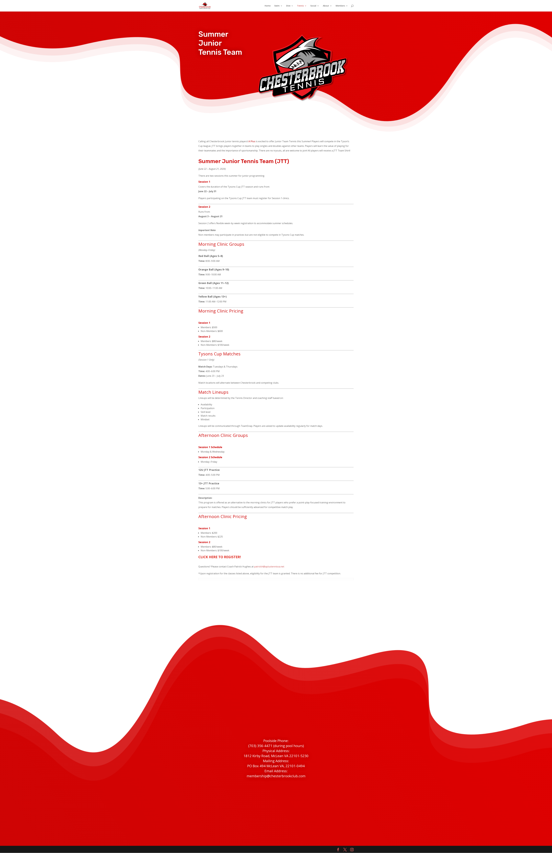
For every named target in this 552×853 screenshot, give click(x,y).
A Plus (251, 141)
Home (268, 6)
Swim (277, 6)
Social (313, 6)
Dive (288, 6)
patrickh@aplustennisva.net (269, 566)
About (326, 6)
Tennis (300, 6)
